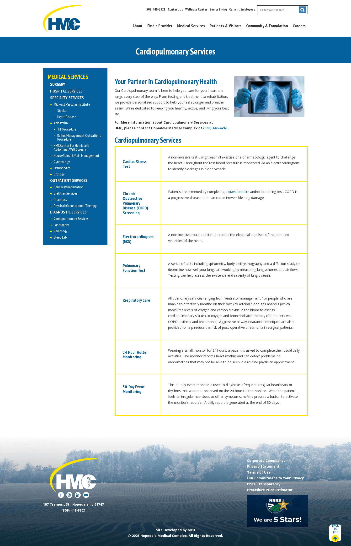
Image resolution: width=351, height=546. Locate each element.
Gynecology (62, 161)
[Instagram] (69, 495)
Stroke (61, 110)
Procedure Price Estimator (269, 489)
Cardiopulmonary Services (71, 218)
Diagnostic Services (68, 212)
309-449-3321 (155, 9)
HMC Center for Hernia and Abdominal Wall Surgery (71, 147)
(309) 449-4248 (215, 128)
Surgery (57, 84)
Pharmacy (60, 199)
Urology (59, 174)
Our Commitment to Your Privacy (275, 478)
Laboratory (61, 224)
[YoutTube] (86, 495)
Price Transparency (264, 484)
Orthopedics (62, 167)
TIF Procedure (66, 129)
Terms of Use (259, 472)
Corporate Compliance (266, 460)
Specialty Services (67, 97)
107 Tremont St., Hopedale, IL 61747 (73, 504)
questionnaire (238, 191)
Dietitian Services (65, 193)
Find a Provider (159, 25)
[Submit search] (302, 9)
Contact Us (175, 9)
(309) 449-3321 (73, 510)
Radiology (60, 231)
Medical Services (191, 25)
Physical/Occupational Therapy (75, 205)
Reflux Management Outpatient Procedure (79, 137)
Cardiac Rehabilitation (69, 187)
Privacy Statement (263, 466)
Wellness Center (196, 9)
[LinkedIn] (78, 495)
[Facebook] (61, 495)
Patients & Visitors (225, 25)
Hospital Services (66, 91)
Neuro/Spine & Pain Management (76, 155)
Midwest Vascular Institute (72, 104)
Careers (299, 25)
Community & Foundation (267, 25)
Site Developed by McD (175, 530)
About (138, 25)
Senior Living (218, 9)
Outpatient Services (68, 180)
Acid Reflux (61, 122)
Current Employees (242, 9)
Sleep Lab (60, 237)
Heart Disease (66, 116)
